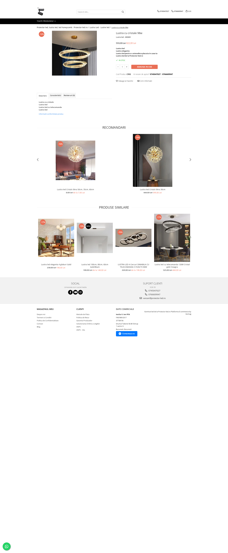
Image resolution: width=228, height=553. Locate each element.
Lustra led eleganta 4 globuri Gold (56, 264)
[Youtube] (75, 292)
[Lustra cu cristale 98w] (74, 53)
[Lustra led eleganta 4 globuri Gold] (56, 238)
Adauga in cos (144, 67)
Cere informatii (145, 81)
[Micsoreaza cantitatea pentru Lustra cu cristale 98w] (118, 67)
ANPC (78, 327)
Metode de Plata (82, 314)
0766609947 (154, 294)
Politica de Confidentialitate (47, 320)
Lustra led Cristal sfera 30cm (152, 189)
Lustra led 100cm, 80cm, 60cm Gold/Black (94, 265)
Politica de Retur (82, 317)
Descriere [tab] (43, 96)
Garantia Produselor (84, 320)
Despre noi (41, 314)
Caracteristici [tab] (55, 95)
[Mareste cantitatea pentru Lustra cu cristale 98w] (127, 67)
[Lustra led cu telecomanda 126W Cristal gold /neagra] (172, 238)
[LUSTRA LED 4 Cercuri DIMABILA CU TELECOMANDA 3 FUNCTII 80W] (133, 238)
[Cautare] (122, 12)
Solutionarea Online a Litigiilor (88, 324)
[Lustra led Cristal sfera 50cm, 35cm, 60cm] (75, 160)
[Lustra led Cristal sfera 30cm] (152, 160)
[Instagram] (80, 292)
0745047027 (154, 290)
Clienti (80, 309)
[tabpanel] (74, 53)
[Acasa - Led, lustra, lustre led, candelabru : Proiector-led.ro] (50, 11)
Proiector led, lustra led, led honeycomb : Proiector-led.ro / (63, 27)
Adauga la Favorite (125, 81)
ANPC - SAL (80, 330)
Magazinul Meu (45, 309)
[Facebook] (70, 292)
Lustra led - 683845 (123, 37)
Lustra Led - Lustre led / (100, 27)
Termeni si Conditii (44, 317)
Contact (40, 324)
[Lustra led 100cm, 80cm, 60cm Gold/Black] (95, 238)
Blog (38, 327)
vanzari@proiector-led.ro (154, 298)
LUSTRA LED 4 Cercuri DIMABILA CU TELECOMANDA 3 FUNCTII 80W (133, 265)
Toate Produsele (45, 21)
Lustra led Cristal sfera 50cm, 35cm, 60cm (75, 189)
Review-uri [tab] (69, 95)
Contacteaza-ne (128, 334)
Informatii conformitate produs (51, 114)
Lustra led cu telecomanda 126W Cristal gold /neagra (172, 265)
